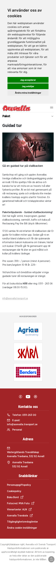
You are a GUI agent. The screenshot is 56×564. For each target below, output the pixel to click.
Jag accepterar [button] (28, 80)
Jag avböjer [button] (28, 86)
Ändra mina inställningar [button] (28, 92)
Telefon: (24, 415)
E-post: (22, 422)
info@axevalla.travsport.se (15, 298)
